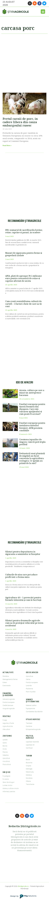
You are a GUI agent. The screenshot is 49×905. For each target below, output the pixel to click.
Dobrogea (29, 769)
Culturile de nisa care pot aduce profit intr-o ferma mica (21, 575)
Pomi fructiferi (31, 692)
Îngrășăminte (30, 708)
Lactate (5, 740)
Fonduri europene (8, 702)
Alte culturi (6, 729)
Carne (5, 743)
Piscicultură (7, 764)
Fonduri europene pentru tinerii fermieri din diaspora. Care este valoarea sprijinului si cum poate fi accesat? (32, 409)
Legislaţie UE (30, 745)
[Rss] (35, 3)
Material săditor (31, 705)
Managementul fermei (10, 679)
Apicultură (6, 758)
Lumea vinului (7, 785)
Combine (29, 726)
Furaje (5, 720)
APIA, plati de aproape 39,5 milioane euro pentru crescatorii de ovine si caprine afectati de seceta (23, 278)
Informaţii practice (9, 791)
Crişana (28, 766)
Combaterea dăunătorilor (34, 712)
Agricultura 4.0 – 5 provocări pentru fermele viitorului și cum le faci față (23, 598)
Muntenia (29, 778)
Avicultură (6, 761)
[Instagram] (30, 3)
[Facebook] (39, 3)
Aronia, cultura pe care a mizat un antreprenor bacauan (31, 393)
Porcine (5, 752)
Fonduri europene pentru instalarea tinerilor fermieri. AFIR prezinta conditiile (32, 427)
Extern (5, 682)
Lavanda (29, 685)
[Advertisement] (24, 62)
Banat (28, 759)
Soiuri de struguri (8, 782)
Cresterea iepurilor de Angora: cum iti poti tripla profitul (32, 442)
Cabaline (5, 755)
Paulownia (29, 689)
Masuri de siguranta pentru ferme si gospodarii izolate (23, 254)
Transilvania (30, 784)
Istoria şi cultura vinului (11, 788)
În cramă (6, 779)
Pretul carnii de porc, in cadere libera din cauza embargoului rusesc (20, 122)
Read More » (7, 145)
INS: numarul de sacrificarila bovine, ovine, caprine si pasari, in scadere (24, 231)
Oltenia (28, 781)
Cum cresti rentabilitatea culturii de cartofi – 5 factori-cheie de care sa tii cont (23, 304)
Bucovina (29, 763)
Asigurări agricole (9, 708)
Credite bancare (8, 705)
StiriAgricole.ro (23, 886)
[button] (43, 11)
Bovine (5, 746)
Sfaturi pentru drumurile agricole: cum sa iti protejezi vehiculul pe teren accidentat (24, 623)
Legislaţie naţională (32, 742)
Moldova (29, 775)
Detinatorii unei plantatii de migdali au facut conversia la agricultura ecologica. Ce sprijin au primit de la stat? (32, 458)
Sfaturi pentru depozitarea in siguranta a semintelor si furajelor (22, 553)
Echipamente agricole (33, 729)
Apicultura (29, 676)
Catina (28, 679)
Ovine (5, 749)
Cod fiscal (29, 748)
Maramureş (30, 772)
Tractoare (29, 723)
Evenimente (6, 685)
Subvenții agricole (9, 699)
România (6, 676)
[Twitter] (44, 3)
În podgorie (6, 776)
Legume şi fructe (8, 723)
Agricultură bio (8, 726)
